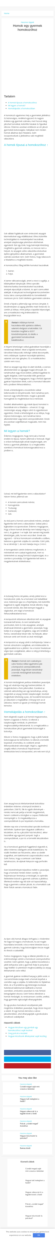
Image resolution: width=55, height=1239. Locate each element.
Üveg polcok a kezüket (18, 1033)
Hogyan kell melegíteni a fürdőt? (34, 1181)
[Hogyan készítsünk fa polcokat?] (17, 1219)
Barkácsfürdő (25, 1148)
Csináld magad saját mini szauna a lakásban (34, 1170)
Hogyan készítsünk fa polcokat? (33, 1217)
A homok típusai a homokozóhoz (22, 102)
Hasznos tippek (27, 22)
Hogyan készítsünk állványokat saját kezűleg (27, 1036)
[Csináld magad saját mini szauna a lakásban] (17, 1172)
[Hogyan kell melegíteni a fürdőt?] (17, 1183)
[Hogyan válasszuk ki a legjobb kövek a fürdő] (17, 1195)
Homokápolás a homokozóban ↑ (24, 712)
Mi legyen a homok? (16, 105)
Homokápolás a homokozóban (21, 108)
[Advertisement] (27, 63)
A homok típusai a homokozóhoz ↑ (26, 145)
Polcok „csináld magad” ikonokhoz (34, 1205)
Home (6, 13)
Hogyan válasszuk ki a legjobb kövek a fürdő (34, 1193)
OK (39, 1235)
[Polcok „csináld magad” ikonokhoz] (17, 1207)
